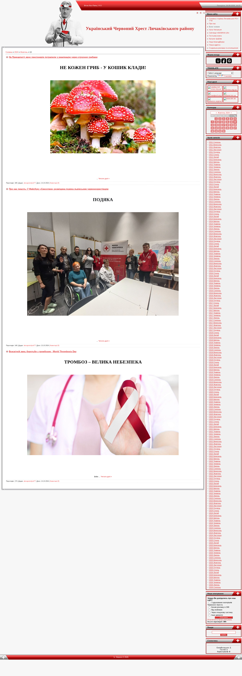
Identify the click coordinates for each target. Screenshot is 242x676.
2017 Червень (215, 315)
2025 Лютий (214, 543)
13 (235, 122)
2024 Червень (215, 523)
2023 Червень (215, 493)
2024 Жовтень (215, 533)
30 (220, 131)
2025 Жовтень (215, 563)
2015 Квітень (214, 251)
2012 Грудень (214, 182)
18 (228, 125)
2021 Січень (214, 422)
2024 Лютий (214, 513)
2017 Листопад (215, 328)
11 (227, 122)
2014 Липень (214, 229)
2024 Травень (214, 521)
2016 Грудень (214, 300)
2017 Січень (214, 303)
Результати (212, 620)
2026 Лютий (214, 572)
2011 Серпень (215, 142)
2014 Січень (214, 214)
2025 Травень (214, 550)
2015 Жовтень (215, 266)
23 (220, 128)
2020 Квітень (214, 399)
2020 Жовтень (215, 414)
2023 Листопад (215, 506)
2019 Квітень (214, 370)
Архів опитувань (225, 620)
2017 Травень (214, 313)
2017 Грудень (214, 330)
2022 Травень (214, 461)
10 (224, 122)
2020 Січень (214, 392)
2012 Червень (215, 167)
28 (212, 131)
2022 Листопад (215, 476)
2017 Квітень (214, 310)
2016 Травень (214, 283)
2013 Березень (215, 189)
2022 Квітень (214, 459)
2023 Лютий (214, 483)
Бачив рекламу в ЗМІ (220, 607)
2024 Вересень (215, 530)
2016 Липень (214, 288)
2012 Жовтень (215, 177)
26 (231, 128)
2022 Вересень (215, 471)
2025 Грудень (214, 568)
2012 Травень (214, 164)
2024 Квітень (214, 518)
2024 (16, 52)
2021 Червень (215, 434)
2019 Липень (214, 377)
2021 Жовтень (215, 444)
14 (212, 125)
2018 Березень (215, 338)
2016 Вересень (215, 293)
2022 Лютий (214, 454)
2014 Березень (215, 219)
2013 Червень (215, 197)
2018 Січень (214, 333)
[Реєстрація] (201, 13)
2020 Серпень (215, 409)
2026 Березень (215, 575)
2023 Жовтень (215, 503)
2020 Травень (214, 402)
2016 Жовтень (215, 296)
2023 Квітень (214, 488)
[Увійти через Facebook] (223, 60)
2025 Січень (214, 540)
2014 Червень (215, 226)
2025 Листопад (215, 565)
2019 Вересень (215, 382)
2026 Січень (214, 570)
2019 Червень (215, 375)
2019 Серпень (215, 380)
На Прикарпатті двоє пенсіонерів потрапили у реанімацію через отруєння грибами (53, 57)
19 (231, 125)
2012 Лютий (214, 157)
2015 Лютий (214, 246)
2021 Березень (215, 427)
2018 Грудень (214, 360)
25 (228, 128)
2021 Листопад (215, 446)
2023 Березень (215, 486)
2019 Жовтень (215, 385)
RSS (100, 5)
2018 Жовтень (215, 355)
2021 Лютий (214, 424)
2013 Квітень (214, 192)
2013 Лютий (214, 187)
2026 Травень (214, 580)
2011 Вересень (215, 145)
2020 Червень (215, 404)
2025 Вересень (215, 560)
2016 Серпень (215, 291)
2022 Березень (215, 456)
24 (224, 128)
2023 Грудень (214, 508)
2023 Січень (214, 481)
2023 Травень (214, 491)
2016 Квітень (214, 281)
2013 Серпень (215, 202)
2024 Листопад (215, 535)
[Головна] (197, 13)
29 (216, 131)
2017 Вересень (215, 323)
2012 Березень (215, 160)
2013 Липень (214, 199)
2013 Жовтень (215, 207)
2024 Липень (214, 525)
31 (224, 131)
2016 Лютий (214, 276)
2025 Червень (215, 553)
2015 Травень (214, 254)
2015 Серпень (215, 261)
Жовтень (24, 52)
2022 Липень (214, 466)
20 (235, 125)
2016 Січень (214, 273)
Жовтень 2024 (224, 113)
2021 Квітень (214, 429)
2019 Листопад (215, 387)
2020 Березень (215, 397)
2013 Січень (214, 184)
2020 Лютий (214, 394)
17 (224, 125)
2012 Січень (214, 155)
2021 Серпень (215, 439)
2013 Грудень (214, 211)
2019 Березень (215, 367)
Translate (228, 76)
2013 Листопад (215, 209)
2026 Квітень (214, 577)
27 (235, 128)
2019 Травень (214, 372)
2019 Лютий (214, 365)
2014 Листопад (215, 239)
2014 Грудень (214, 241)
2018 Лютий (214, 335)
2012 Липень (214, 169)
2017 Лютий (214, 305)
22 (216, 128)
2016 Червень (215, 286)
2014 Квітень (214, 221)
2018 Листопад (215, 357)
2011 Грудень (214, 152)
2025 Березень (215, 545)
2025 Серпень (215, 558)
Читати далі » (103, 179)
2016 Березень (215, 278)
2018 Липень (214, 347)
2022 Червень (215, 464)
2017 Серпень (215, 320)
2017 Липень (214, 318)
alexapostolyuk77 (30, 183)
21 (212, 128)
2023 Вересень (215, 501)
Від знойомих (216, 610)
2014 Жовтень (215, 236)
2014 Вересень (215, 234)
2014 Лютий (214, 216)
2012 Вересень (215, 174)
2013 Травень (214, 194)
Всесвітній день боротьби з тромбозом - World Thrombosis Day (42, 351)
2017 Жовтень (215, 325)
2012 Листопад (215, 179)
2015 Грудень (214, 271)
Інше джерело (217, 615)
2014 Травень (214, 224)
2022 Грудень (214, 479)
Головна (9, 52)
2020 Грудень (214, 419)
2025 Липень (214, 555)
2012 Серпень (215, 172)
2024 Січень (214, 511)
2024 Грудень (214, 538)
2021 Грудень (214, 449)
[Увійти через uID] (218, 60)
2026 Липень (214, 585)
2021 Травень (214, 432)
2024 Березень (215, 516)
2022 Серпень (215, 469)
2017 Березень (215, 308)
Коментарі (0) (54, 183)
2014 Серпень (215, 231)
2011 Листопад (215, 150)
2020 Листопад (215, 417)
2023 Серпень (215, 498)
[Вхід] (204, 13)
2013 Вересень (215, 204)
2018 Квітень (214, 340)
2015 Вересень (215, 263)
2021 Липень (214, 436)
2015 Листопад (215, 268)
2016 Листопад (215, 298)
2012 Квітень (214, 162)
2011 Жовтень (215, 147)
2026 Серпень (215, 587)
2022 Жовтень (215, 474)
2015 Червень (215, 256)
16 (220, 125)
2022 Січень (214, 451)
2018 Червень (215, 345)
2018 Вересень (215, 352)
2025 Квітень (214, 548)
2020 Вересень (215, 412)
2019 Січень (214, 362)
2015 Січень (214, 244)
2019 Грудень (214, 390)
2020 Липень (214, 407)
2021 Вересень (215, 441)
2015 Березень (215, 249)
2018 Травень (214, 343)
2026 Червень (215, 582)
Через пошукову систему (222, 612)
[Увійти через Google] (229, 60)
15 (216, 125)
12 (231, 122)
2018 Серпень (215, 350)
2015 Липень (214, 258)
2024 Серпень (215, 528)
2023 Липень (214, 496)
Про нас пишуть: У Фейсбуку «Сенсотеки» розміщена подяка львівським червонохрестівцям (58, 189)
